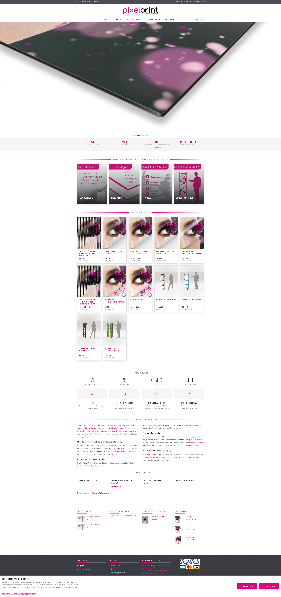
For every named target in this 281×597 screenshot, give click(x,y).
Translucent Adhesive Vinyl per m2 (192, 252)
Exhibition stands (135, 19)
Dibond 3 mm (85, 466)
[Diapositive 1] (134, 135)
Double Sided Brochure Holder (113, 349)
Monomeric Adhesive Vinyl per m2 (140, 252)
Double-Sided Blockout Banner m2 (114, 301)
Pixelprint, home (117, 565)
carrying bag (152, 568)
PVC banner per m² (87, 445)
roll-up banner (163, 568)
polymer (146, 440)
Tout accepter (269, 586)
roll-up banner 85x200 (154, 454)
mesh (152, 573)
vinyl (154, 570)
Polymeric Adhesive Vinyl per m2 (165, 252)
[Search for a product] (197, 19)
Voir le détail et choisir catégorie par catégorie (19, 594)
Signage (118, 19)
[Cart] (202, 19)
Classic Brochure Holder (87, 349)
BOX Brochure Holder (166, 300)
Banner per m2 (137, 300)
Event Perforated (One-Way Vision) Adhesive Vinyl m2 (87, 302)
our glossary (109, 454)
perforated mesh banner (111, 448)
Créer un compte (200, 2)
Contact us (86, 2)
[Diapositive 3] (142, 135)
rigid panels (99, 428)
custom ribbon (162, 570)
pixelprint (80, 565)
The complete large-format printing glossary (93, 493)
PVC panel (84, 463)
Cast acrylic (177, 425)
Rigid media (171, 19)
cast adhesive (182, 440)
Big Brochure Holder (191, 300)
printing (154, 564)
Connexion (188, 2)
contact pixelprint (83, 569)
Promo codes (99, 2)
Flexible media (154, 19)
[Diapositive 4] (147, 135)
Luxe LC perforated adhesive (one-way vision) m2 (87, 253)
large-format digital (160, 573)
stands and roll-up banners (114, 428)
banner (149, 570)
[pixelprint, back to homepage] (140, 10)
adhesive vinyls (89, 428)
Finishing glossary (118, 573)
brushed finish (163, 425)
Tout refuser (247, 586)
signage (181, 457)
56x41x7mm (145, 565)
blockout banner (99, 451)
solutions (145, 573)
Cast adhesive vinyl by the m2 (114, 252)
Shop (76, 2)
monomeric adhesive (153, 437)
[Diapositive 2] (138, 135)
